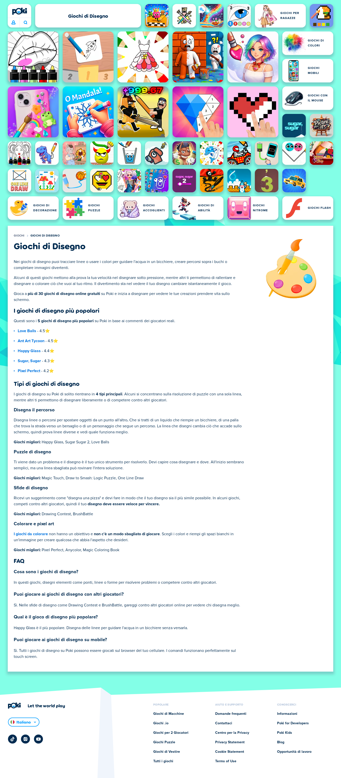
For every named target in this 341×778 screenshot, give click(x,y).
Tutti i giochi (163, 761)
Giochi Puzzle (164, 742)
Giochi (19, 235)
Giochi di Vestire (166, 752)
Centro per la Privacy (232, 733)
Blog (280, 742)
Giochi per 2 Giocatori (170, 733)
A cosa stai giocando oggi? (25, 22)
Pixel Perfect (29, 371)
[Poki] (19, 11)
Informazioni (287, 714)
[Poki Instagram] (25, 739)
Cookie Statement (229, 752)
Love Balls (27, 331)
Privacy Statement (230, 742)
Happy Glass (29, 351)
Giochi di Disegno (45, 235)
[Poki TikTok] (12, 739)
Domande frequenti (230, 714)
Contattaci (223, 723)
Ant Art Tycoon (31, 341)
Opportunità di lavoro (294, 752)
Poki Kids (284, 733)
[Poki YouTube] (38, 739)
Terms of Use (225, 761)
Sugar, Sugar (29, 361)
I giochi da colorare (31, 534)
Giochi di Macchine (168, 714)
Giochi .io (161, 723)
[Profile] (13, 22)
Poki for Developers (293, 723)
